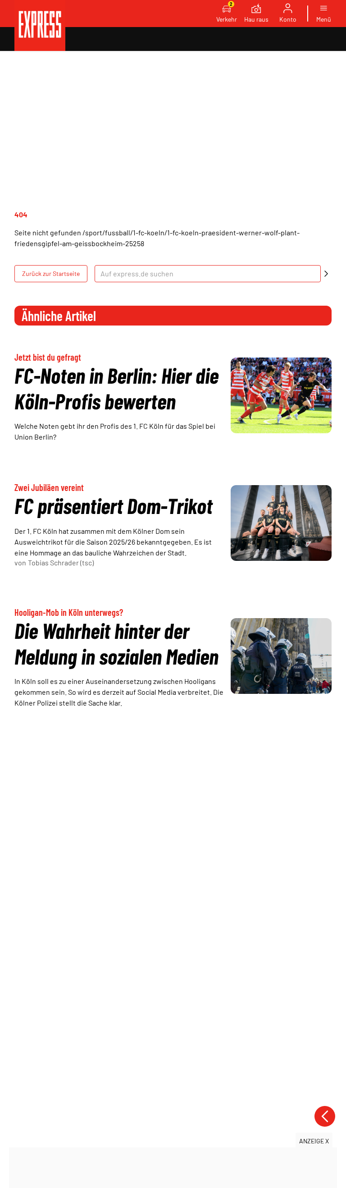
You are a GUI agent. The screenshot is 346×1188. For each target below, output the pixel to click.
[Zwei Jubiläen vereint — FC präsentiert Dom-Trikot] (281, 523)
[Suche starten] (326, 273)
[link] (39, 25)
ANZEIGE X (314, 1141)
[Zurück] (324, 1116)
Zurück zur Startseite (51, 273)
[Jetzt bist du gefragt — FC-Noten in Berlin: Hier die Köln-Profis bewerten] (281, 395)
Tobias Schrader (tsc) (61, 562)
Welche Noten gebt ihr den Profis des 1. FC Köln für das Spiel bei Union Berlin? (114, 431)
